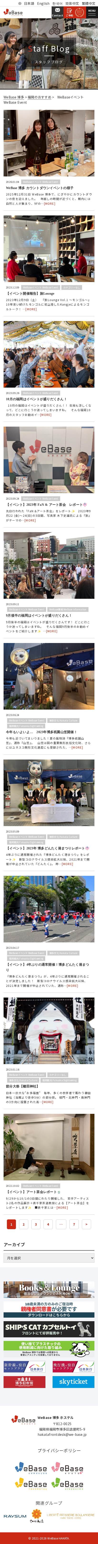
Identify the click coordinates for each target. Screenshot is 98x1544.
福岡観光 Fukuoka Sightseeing (26, 726)
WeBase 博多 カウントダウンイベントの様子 (40, 188)
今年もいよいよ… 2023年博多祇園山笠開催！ (41, 732)
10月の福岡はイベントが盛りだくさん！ (36, 399)
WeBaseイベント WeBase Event (40, 182)
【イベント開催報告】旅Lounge (30, 293)
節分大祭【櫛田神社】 (23, 1086)
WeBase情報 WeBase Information (68, 609)
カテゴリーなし (71, 287)
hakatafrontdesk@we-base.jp (62, 1434)
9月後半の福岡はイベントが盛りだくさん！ (39, 615)
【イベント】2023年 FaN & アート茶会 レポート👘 (46, 505)
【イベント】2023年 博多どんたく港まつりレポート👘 (47, 848)
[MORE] (49, 203)
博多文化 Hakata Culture (63, 720)
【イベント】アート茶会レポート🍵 (33, 1192)
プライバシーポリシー (59, 1450)
